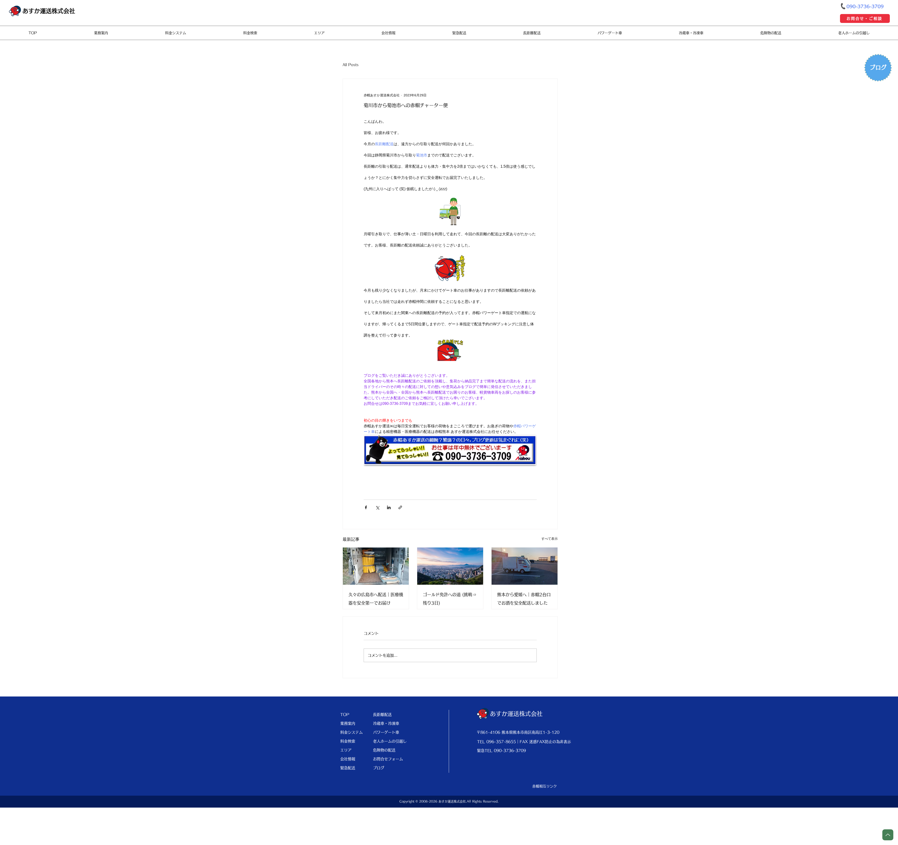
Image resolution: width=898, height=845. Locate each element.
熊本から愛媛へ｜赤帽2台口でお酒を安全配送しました (524, 598)
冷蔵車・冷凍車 (386, 723)
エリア (345, 750)
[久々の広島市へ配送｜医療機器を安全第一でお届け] (376, 566)
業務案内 (347, 723)
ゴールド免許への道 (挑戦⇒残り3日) (449, 598)
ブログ (378, 768)
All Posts (350, 64)
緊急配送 (347, 768)
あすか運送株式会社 (48, 11)
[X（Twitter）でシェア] (377, 507)
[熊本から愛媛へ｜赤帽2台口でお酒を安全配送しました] (525, 566)
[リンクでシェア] (400, 507)
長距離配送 (382, 714)
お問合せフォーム (387, 759)
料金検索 (347, 741)
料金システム (351, 732)
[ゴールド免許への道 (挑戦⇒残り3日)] (450, 566)
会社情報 (347, 759)
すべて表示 (549, 538)
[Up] (887, 834)
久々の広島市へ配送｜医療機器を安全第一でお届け (375, 598)
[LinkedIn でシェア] (389, 507)
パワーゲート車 (386, 732)
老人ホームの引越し (387, 741)
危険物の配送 (384, 750)
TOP (344, 714)
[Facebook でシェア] (366, 507)
